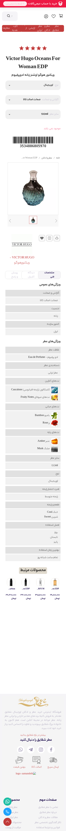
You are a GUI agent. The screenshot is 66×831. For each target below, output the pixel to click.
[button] (33, 85)
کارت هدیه (15, 28)
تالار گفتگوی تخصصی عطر (48, 823)
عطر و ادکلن (47, 28)
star (21, 48)
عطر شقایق (55, 28)
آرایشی (32, 28)
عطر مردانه (13, 813)
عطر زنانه (13, 807)
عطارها (6, 28)
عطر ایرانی (39, 28)
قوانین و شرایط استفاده (48, 828)
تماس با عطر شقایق (48, 807)
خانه (58, 158)
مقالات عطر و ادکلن (48, 818)
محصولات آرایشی (13, 823)
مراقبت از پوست (13, 828)
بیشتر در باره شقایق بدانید (33, 735)
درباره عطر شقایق (48, 813)
